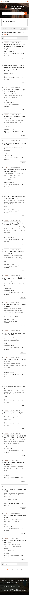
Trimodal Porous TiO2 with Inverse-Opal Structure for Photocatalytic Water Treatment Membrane (14, 175)
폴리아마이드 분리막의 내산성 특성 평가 (13, 413)
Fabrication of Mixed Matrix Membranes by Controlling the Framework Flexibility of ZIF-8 (14, 283)
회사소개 (4, 580)
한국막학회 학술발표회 (9, 51)
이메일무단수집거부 (22, 580)
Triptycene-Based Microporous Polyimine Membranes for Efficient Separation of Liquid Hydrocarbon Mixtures (15, 441)
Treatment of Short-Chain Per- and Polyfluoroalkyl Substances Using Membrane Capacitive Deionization (13, 122)
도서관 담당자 (19, 582)
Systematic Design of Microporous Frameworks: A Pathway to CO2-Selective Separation (15, 365)
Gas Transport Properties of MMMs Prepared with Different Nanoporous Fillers (14, 468)
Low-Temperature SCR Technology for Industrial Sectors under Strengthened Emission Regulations (14, 392)
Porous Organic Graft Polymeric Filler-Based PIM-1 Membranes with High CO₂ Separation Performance (14, 202)
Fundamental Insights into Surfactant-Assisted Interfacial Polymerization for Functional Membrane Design (14, 338)
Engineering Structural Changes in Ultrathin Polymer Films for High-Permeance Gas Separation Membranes (14, 257)
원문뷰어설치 (11, 582)
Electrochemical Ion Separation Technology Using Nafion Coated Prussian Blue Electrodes (13, 95)
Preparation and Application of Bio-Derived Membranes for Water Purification (13, 148)
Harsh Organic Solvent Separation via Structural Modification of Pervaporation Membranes (15, 495)
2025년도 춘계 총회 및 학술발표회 (11, 53)
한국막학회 (6, 55)
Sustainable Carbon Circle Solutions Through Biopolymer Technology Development (13, 546)
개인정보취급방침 (12, 580)
